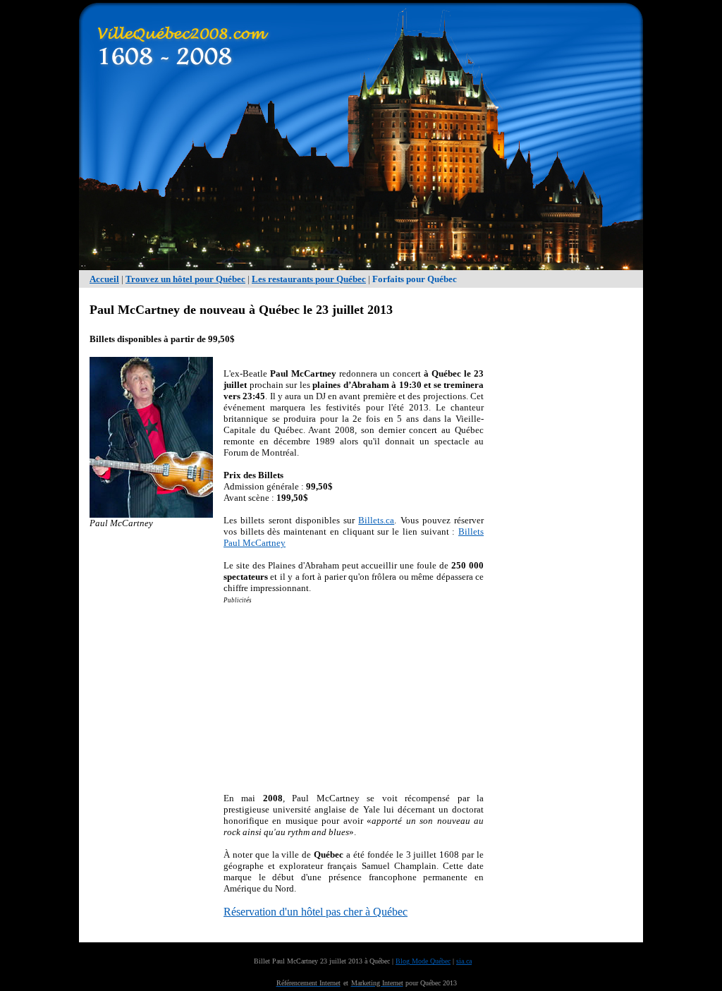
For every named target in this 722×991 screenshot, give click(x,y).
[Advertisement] (565, 512)
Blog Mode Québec (423, 961)
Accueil (104, 279)
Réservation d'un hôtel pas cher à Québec (316, 912)
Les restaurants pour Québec (309, 279)
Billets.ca (376, 520)
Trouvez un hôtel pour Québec (185, 279)
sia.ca (464, 961)
